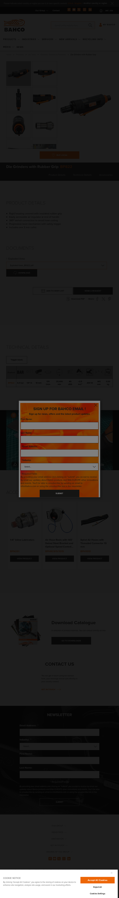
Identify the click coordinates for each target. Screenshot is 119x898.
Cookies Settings (97, 893)
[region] (59, 883)
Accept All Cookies (97, 880)
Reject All (97, 887)
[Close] (111, 873)
